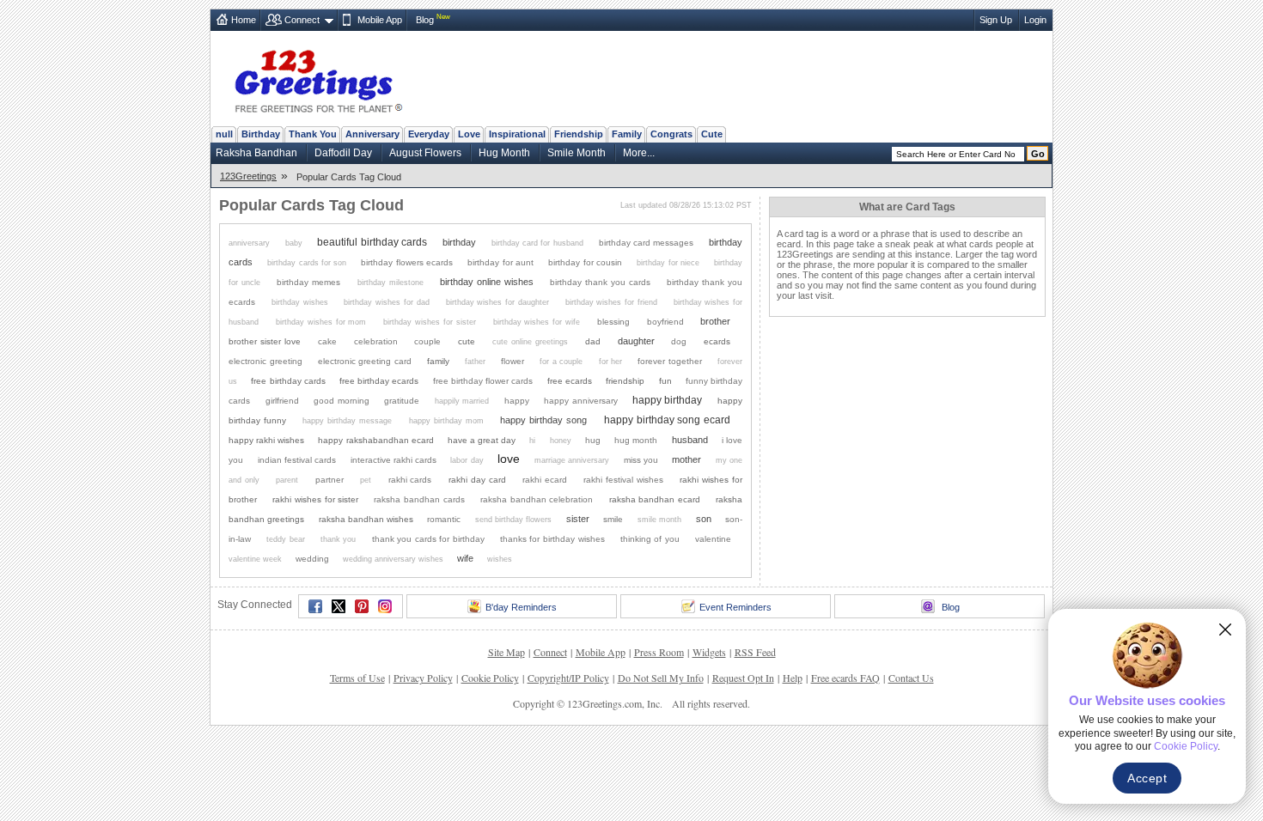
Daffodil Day (343, 153)
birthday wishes (300, 302)
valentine (713, 539)
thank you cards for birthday (428, 539)
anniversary (249, 243)
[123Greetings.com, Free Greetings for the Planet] (317, 78)
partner (329, 479)
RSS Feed (755, 652)
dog (678, 341)
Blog (425, 20)
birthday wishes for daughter (497, 302)
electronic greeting (265, 361)
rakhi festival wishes (623, 479)
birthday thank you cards (600, 282)
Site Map (506, 652)
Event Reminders (735, 607)
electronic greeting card (365, 361)
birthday (459, 242)
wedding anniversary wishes (393, 559)
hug (593, 440)
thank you (338, 539)
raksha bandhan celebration (536, 499)
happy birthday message (347, 421)
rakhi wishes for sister (315, 499)
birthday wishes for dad (386, 302)
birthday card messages (646, 242)
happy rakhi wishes (266, 440)
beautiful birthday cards (372, 241)
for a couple (561, 361)
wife (465, 558)
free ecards (569, 381)
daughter (636, 341)
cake (327, 341)
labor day (466, 460)
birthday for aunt (500, 262)
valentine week (255, 559)
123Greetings (248, 176)
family (438, 361)
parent (287, 480)
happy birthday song (543, 420)
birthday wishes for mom (321, 322)
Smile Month (576, 153)
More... (639, 153)
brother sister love (265, 341)
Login (1035, 20)
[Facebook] (315, 606)
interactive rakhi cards (393, 460)
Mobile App (379, 20)
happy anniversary (580, 400)
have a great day (482, 440)
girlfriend (282, 400)
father (475, 361)
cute (466, 341)
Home (243, 20)
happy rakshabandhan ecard (375, 440)
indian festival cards (297, 460)
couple (427, 341)
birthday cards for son (306, 262)
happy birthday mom (446, 421)
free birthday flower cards (483, 381)
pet (365, 480)
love (508, 459)
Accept (1147, 778)
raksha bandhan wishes (366, 519)
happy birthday (667, 399)
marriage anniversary (571, 460)
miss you (641, 460)
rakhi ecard (544, 479)
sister (577, 519)
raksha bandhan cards (419, 499)
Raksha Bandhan (256, 153)
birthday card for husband (537, 243)
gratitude (401, 400)
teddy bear (285, 539)
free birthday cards (288, 381)
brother (715, 321)
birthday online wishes (487, 282)
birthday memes (308, 282)
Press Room (659, 652)
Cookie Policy (490, 677)
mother (686, 459)
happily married (462, 401)
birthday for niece (668, 262)
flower (512, 361)
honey (560, 440)
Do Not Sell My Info (661, 677)
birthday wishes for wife (537, 322)
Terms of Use (357, 677)
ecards (717, 341)
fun (665, 381)
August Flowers (425, 153)
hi (532, 440)
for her (611, 361)
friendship (625, 381)
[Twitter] (338, 606)
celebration (376, 341)
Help (792, 677)
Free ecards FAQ (845, 677)
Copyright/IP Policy (568, 677)
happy (516, 400)
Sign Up (995, 20)
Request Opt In (743, 677)
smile (613, 519)
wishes (499, 559)
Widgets (709, 652)
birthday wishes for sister (429, 322)
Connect (302, 20)
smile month (659, 519)
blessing (613, 321)
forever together (670, 361)
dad (593, 341)
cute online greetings (530, 342)
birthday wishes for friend (611, 302)
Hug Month (504, 153)
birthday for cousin (585, 262)
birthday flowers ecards (407, 262)
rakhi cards (410, 479)
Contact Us (911, 677)
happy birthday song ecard (667, 419)
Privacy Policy (423, 677)
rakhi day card (477, 479)
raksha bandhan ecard (654, 499)
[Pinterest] (362, 606)
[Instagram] (385, 606)
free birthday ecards (378, 381)
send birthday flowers (513, 519)
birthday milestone (390, 282)
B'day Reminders (521, 607)
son (703, 519)
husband (690, 440)
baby (293, 243)
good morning (341, 400)
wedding (312, 558)
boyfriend (665, 321)
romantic (444, 519)
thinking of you (650, 539)
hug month (635, 440)
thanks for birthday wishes (552, 539)
